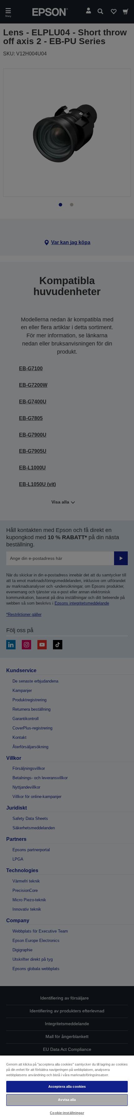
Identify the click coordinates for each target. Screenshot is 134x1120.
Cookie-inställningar (67, 1113)
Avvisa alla (67, 1100)
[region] (67, 1087)
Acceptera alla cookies (67, 1086)
